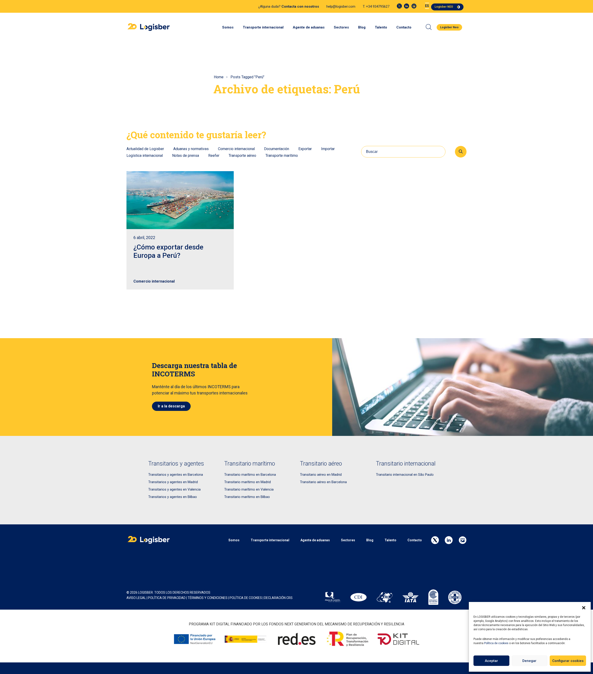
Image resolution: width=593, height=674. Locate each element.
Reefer (213, 155)
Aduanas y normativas (191, 149)
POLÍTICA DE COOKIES (246, 598)
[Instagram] (413, 6)
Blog (362, 27)
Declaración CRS (278, 598)
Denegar (529, 661)
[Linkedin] (406, 6)
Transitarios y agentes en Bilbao (172, 497)
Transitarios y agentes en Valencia (174, 489)
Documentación (276, 149)
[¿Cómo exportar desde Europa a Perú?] (180, 200)
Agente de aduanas (309, 27)
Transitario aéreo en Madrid (321, 474)
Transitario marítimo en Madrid (247, 482)
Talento (381, 27)
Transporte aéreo (242, 155)
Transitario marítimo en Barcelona (250, 474)
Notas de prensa (185, 155)
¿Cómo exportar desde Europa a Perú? (168, 251)
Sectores (341, 27)
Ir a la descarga (171, 406)
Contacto (403, 27)
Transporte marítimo (281, 155)
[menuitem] (427, 5)
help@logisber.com (340, 6)
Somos (227, 27)
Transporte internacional (263, 27)
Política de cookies (496, 643)
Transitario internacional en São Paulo (405, 474)
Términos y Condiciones (207, 598)
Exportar (305, 149)
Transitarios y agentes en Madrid (173, 482)
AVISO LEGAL (136, 598)
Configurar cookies (568, 661)
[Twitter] (399, 6)
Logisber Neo (449, 27)
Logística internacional (144, 155)
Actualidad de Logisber (145, 149)
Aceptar (491, 661)
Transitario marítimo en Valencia (249, 489)
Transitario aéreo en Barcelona (323, 482)
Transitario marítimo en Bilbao (247, 497)
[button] (583, 607)
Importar (328, 149)
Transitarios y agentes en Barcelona (175, 474)
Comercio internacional (236, 149)
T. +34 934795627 (376, 6)
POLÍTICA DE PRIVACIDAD (167, 598)
